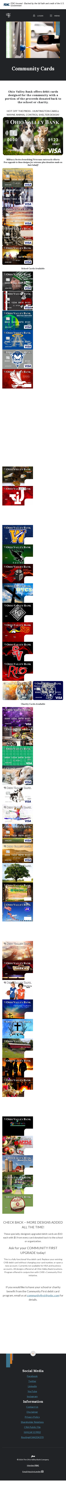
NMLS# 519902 (32, 1432)
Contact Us (32, 1406)
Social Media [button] (33, 1371)
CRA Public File (32, 1427)
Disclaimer (32, 1411)
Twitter (33, 1381)
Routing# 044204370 (32, 1437)
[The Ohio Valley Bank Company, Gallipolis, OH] (8, 15)
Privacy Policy (32, 1416)
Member (33, 1465)
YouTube (33, 1391)
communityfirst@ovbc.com (43, 1295)
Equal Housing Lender (31, 1471)
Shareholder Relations (32, 1421)
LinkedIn (33, 1386)
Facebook (33, 1376)
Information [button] (33, 1402)
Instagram (33, 1396)
